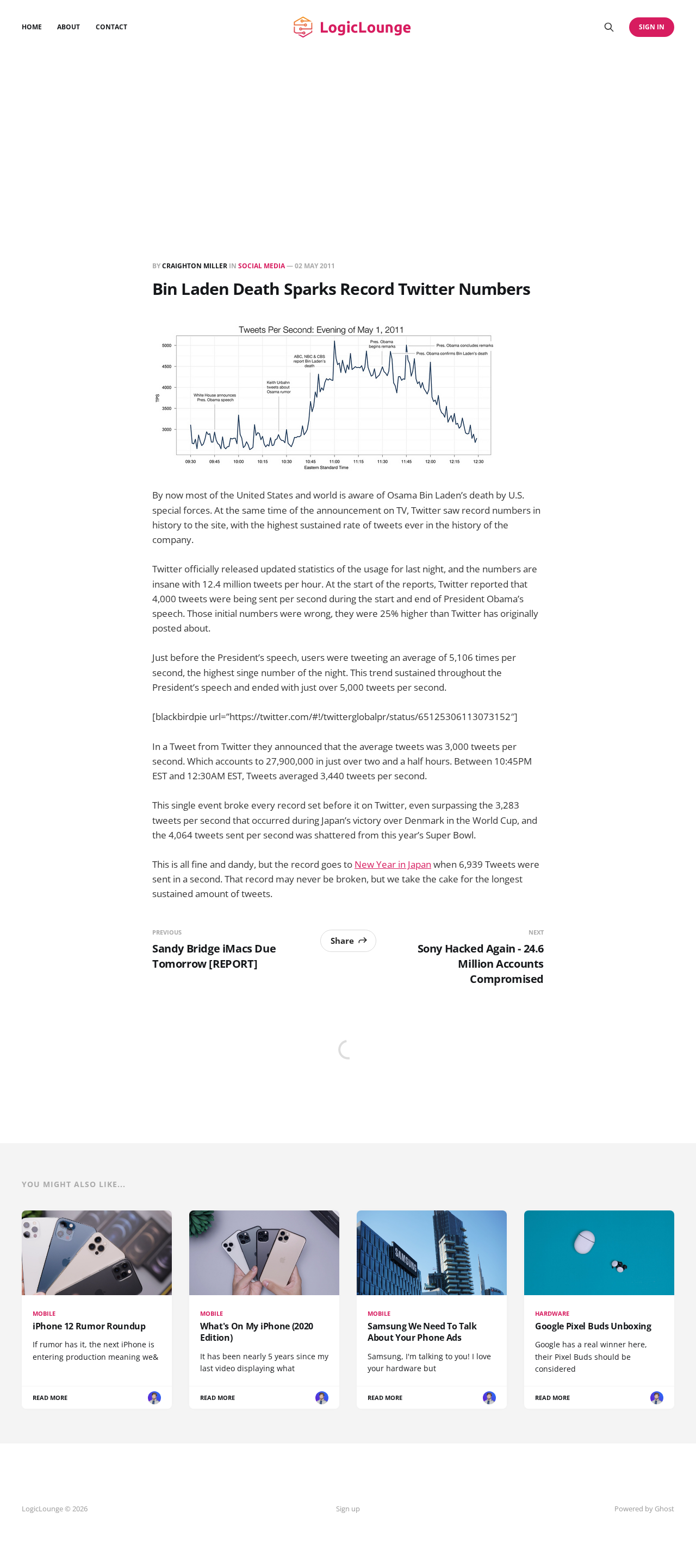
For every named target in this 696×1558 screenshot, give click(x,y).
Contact (111, 26)
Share (342, 940)
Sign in (651, 26)
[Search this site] (609, 27)
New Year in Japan (393, 864)
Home (32, 26)
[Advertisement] (348, 136)
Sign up (348, 1508)
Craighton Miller (194, 265)
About (68, 26)
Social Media (261, 265)
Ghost (664, 1508)
